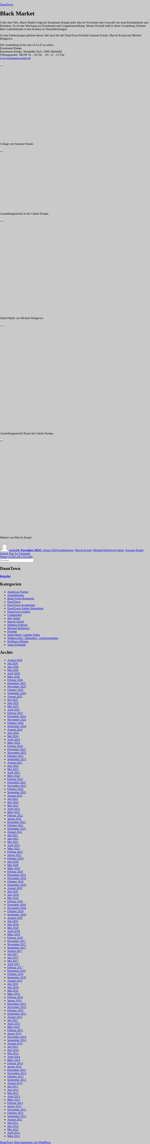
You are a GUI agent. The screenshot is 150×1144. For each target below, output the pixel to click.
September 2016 (16, 977)
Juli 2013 (12, 1086)
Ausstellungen (65, 550)
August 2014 (14, 1043)
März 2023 (13, 775)
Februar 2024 (15, 746)
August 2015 (14, 1017)
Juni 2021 (13, 838)
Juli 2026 (12, 663)
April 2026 (13, 673)
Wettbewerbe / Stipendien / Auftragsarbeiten (32, 638)
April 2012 (13, 1132)
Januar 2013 (14, 1106)
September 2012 (16, 1116)
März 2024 (13, 742)
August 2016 (14, 980)
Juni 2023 (13, 765)
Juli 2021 (12, 835)
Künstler (5, 576)
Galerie (119, 550)
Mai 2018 (12, 927)
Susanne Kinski (134, 550)
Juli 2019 (12, 891)
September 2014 (16, 1040)
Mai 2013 (12, 1093)
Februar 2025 (15, 713)
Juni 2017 (13, 957)
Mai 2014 (12, 1053)
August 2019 (14, 888)
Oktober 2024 (15, 722)
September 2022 (16, 792)
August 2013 (14, 1083)
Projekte (12, 631)
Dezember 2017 (16, 941)
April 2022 (13, 808)
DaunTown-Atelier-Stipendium (25, 608)
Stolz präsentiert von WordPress (32, 1142)
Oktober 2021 (15, 825)
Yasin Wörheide (16, 644)
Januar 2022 (14, 818)
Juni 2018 (13, 924)
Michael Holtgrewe (104, 550)
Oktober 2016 (15, 974)
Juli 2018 (12, 921)
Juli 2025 (12, 699)
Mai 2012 (12, 1129)
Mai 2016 (12, 990)
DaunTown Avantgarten (21, 605)
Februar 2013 (15, 1103)
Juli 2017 (12, 954)
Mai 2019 (12, 898)
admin (12, 550)
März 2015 (13, 1027)
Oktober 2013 (15, 1076)
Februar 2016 (15, 997)
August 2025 (14, 696)
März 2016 (13, 993)
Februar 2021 (15, 851)
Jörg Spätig (13, 618)
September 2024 (16, 726)
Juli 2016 (12, 984)
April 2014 (13, 1056)
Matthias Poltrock (17, 624)
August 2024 (14, 729)
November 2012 (16, 1109)
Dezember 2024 (16, 716)
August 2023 (14, 762)
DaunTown (6, 4)
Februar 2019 (15, 901)
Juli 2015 (12, 1020)
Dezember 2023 (16, 749)
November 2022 (16, 785)
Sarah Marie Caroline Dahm (23, 634)
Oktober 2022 (15, 789)
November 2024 (16, 719)
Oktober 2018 (15, 911)
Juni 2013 (13, 1089)
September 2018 (16, 914)
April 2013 (13, 1096)
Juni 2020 (13, 861)
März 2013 (13, 1099)
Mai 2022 (12, 805)
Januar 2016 (14, 1000)
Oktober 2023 (15, 756)
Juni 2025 (13, 703)
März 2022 (13, 812)
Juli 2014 (12, 1046)
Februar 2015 (15, 1030)
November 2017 (16, 944)
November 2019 (16, 878)
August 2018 (14, 917)
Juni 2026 (13, 666)
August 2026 (14, 660)
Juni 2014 (13, 1050)
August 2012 (14, 1119)
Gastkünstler (14, 615)
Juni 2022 (13, 802)
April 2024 (13, 739)
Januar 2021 (14, 855)
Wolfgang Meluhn (17, 641)
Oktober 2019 (15, 881)
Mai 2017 (12, 960)
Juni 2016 (13, 987)
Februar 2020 (15, 871)
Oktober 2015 (15, 1010)
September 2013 (16, 1079)
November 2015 (16, 1007)
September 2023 (16, 759)
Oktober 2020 (15, 858)
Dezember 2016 (16, 970)
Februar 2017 (15, 967)
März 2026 (13, 676)
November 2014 (16, 1036)
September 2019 (16, 884)
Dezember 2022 (16, 782)
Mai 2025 (12, 706)
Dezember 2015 (16, 1003)
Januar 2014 (14, 1066)
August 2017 (14, 951)
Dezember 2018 (16, 904)
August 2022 (14, 795)
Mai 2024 (12, 736)
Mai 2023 (12, 769)
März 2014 (13, 1060)
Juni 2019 (13, 894)
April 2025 (13, 709)
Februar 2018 (15, 937)
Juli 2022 (12, 798)
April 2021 (13, 845)
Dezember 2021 (16, 822)
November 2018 (16, 908)
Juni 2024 (13, 732)
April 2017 (13, 964)
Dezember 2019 (16, 874)
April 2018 (13, 931)
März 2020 (13, 868)
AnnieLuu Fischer (17, 591)
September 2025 (16, 693)
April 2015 (13, 1023)
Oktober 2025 (15, 689)
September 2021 (16, 828)
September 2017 (16, 947)
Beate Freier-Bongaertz (20, 598)
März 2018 (13, 934)
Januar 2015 (14, 1033)
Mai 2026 (12, 670)
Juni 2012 (13, 1126)
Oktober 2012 (15, 1112)
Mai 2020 (12, 865)
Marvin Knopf (83, 550)
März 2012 (13, 1136)
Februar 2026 (15, 680)
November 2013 (16, 1073)
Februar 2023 (15, 779)
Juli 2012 (12, 1122)
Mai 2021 (12, 841)
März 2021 (13, 848)
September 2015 (16, 1013)
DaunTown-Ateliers (18, 611)
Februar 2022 (15, 815)
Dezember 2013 (16, 1069)
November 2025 (16, 686)
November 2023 (16, 752)
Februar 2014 (15, 1063)
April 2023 (13, 772)
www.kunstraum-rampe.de (15, 58)
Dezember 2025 (16, 683)
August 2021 (14, 832)
